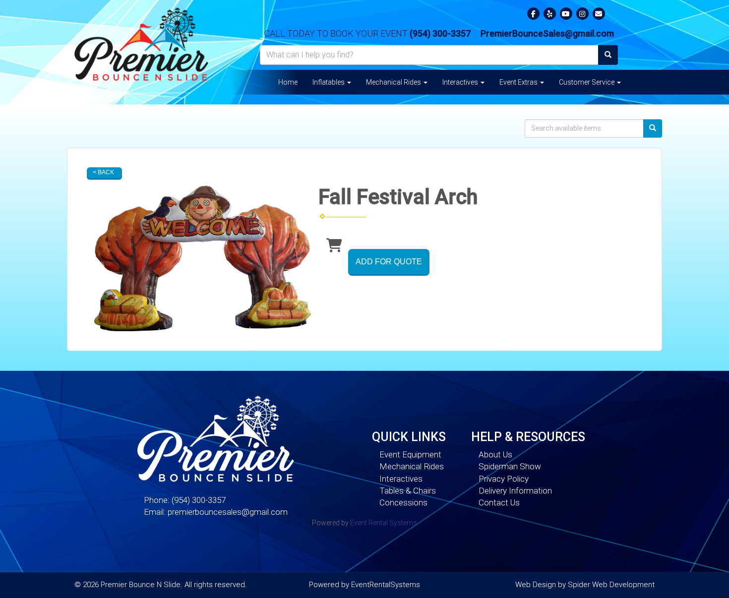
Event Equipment (410, 454)
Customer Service (587, 82)
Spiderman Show (510, 466)
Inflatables (329, 82)
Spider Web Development (611, 584)
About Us (495, 454)
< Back (103, 172)
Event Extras (519, 82)
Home (288, 82)
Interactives (461, 82)
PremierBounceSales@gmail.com (547, 33)
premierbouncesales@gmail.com (228, 512)
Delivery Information (515, 491)
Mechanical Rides (394, 82)
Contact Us (499, 502)
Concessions (403, 502)
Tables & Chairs (407, 491)
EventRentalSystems (385, 584)
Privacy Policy (504, 479)
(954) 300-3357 (440, 33)
